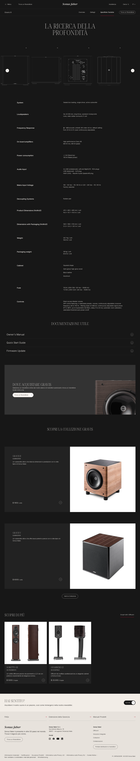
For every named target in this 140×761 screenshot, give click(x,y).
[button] (7, 70)
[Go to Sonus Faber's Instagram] (50, 739)
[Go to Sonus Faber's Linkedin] (62, 739)
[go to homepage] (70, 4)
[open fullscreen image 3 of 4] (26, 47)
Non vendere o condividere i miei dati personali (20, 757)
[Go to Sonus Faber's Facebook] (54, 739)
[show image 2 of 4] (7, 70)
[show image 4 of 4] (132, 70)
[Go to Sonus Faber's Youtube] (58, 739)
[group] (15, 70)
